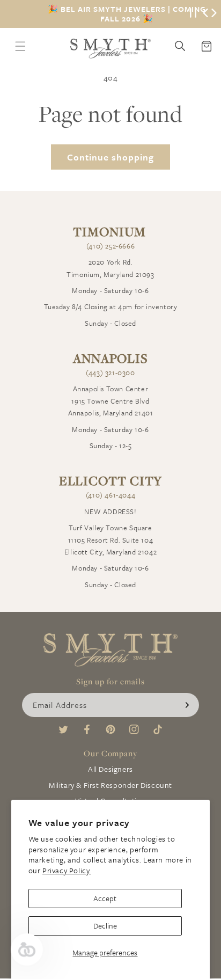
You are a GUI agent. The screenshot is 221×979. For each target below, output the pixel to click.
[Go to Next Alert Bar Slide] (214, 14)
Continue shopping (110, 157)
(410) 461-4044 (110, 495)
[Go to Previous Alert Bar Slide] (205, 14)
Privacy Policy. (66, 870)
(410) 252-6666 (110, 245)
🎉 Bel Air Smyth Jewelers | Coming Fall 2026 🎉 (127, 14)
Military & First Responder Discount (110, 785)
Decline (105, 925)
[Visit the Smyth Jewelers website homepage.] (110, 49)
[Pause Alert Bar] (193, 14)
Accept (104, 898)
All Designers (110, 769)
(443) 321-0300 (110, 372)
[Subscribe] (187, 705)
